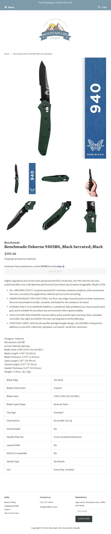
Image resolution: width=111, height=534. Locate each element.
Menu (11, 7)
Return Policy (10, 502)
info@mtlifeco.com (48, 507)
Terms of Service (11, 513)
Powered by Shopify (71, 528)
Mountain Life (55, 528)
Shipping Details (11, 506)
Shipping (8, 259)
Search (7, 509)
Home (6, 54)
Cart (104, 7)
